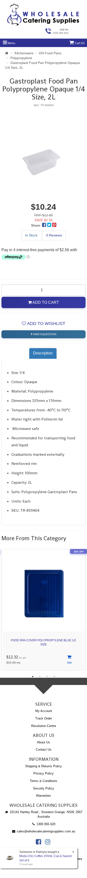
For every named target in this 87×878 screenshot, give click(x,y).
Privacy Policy (43, 773)
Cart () (79, 43)
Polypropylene (21, 58)
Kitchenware (23, 53)
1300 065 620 (45, 824)
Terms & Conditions (43, 781)
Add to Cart (45, 302)
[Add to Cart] (69, 660)
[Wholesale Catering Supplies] (43, 15)
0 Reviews (54, 235)
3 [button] (47, 676)
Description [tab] (43, 353)
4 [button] (54, 676)
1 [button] (32, 676)
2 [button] (39, 676)
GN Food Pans (50, 53)
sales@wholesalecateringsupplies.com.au (45, 831)
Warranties (43, 795)
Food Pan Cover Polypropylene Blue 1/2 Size (43, 642)
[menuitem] (44, 225)
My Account (43, 711)
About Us (43, 742)
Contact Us (43, 749)
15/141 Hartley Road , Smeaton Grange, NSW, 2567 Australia (45, 814)
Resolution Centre (43, 726)
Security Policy (43, 788)
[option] (43, 152)
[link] (38, 841)
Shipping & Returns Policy (43, 766)
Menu (11, 43)
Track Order (43, 718)
